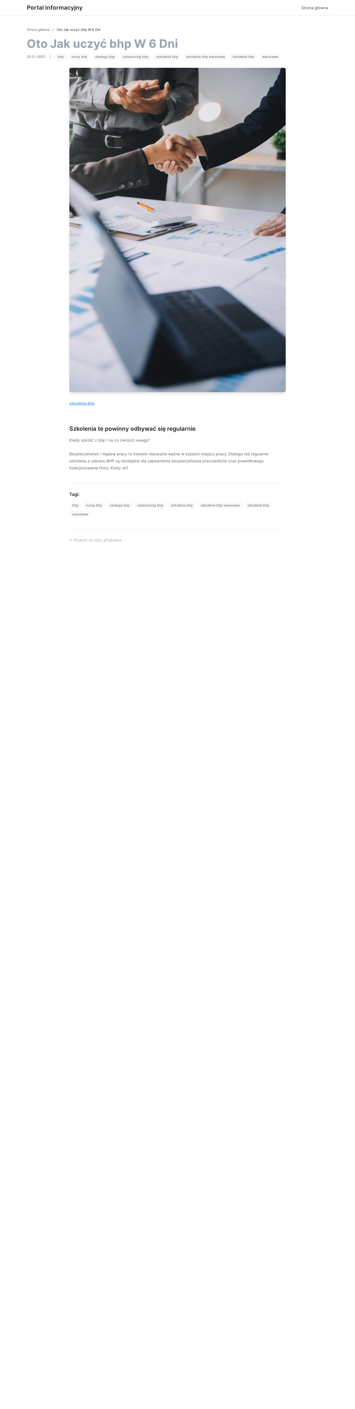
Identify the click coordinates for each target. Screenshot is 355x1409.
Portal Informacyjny (55, 7)
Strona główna (314, 7)
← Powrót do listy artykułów (95, 540)
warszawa (270, 57)
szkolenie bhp (244, 57)
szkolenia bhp (167, 57)
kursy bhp (79, 57)
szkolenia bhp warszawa (205, 57)
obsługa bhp (105, 57)
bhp (60, 57)
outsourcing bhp (136, 57)
